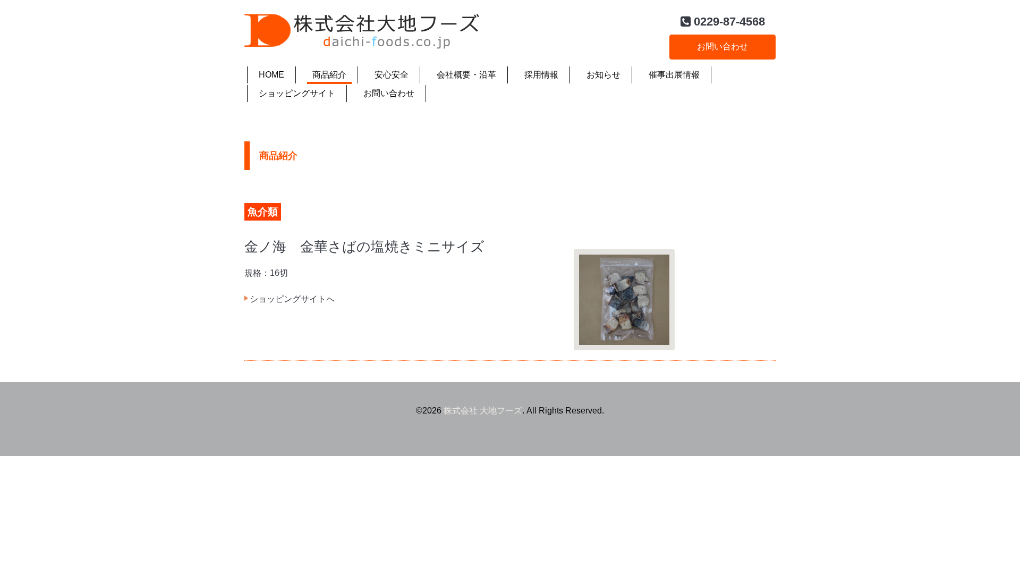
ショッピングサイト (297, 93)
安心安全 (392, 74)
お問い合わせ (722, 46)
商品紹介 (329, 74)
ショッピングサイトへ (292, 298)
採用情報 (541, 74)
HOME (271, 74)
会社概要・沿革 (466, 74)
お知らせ (603, 74)
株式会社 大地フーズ (483, 410)
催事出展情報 (674, 74)
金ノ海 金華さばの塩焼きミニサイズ (364, 247)
